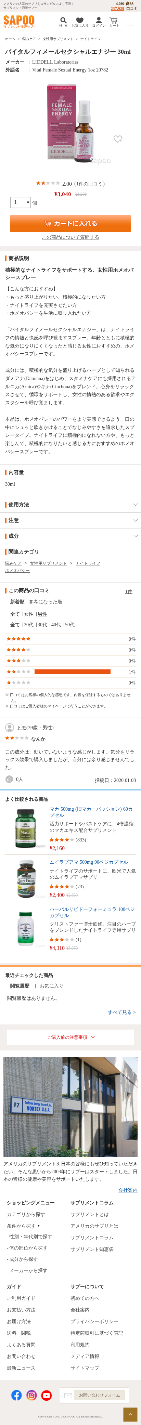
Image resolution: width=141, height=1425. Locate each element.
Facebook (16, 1395)
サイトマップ (84, 1368)
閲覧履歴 (19, 986)
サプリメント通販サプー (20, 21)
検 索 (63, 25)
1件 (128, 591)
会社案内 (128, 1190)
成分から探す (23, 1259)
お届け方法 (19, 1321)
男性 (42, 614)
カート (114, 25)
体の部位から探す (28, 1248)
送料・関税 (19, 1333)
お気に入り (80, 25)
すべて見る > (122, 1012)
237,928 (117, 8)
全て (15, 614)
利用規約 (80, 1344)
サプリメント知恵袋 (92, 1249)
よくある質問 (21, 1344)
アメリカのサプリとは (94, 1226)
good (10, 779)
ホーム (10, 39)
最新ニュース (21, 1368)
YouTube (46, 1395)
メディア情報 (84, 1356)
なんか (38, 739)
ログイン (99, 25)
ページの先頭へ (130, 1415)
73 (79, 886)
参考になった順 (45, 601)
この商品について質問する (70, 237)
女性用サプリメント (58, 39)
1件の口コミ (89, 183)
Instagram (31, 1395)
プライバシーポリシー (94, 1321)
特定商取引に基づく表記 (96, 1333)
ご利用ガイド (21, 1298)
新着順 (17, 601)
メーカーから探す (28, 1270)
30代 (42, 624)
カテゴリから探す (26, 1214)
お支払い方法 (21, 1309)
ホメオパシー (17, 570)
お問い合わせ (21, 1356)
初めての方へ (84, 1298)
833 (81, 839)
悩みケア (29, 39)
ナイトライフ (90, 39)
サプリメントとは (89, 1214)
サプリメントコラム (92, 1237)
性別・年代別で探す (30, 1236)
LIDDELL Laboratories (55, 62)
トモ (21, 727)
